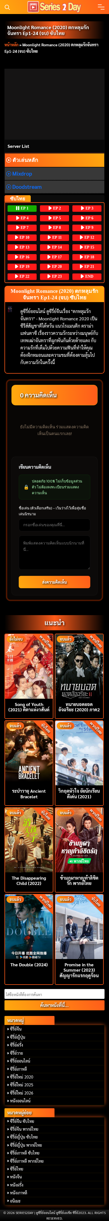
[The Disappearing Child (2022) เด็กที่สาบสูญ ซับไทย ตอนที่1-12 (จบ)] (29, 839)
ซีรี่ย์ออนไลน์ (20, 1060)
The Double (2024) (29, 964)
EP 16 (23, 257)
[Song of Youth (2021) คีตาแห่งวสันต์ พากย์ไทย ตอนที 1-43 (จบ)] (29, 666)
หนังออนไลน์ (20, 1100)
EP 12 (88, 237)
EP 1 (24, 208)
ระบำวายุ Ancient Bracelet (29, 793)
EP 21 (88, 267)
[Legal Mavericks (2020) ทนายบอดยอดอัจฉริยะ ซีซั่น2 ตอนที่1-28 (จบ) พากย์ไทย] (79, 666)
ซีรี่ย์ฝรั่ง (16, 1044)
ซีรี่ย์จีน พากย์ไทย (24, 1129)
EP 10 (23, 237)
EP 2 (56, 208)
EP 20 (56, 267)
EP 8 (56, 228)
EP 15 (88, 247)
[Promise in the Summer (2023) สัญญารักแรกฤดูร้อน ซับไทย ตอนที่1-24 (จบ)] (79, 926)
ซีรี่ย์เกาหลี (18, 1068)
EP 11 (56, 237)
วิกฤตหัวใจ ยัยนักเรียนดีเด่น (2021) (79, 793)
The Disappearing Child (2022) (29, 880)
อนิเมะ (15, 1200)
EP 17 (56, 257)
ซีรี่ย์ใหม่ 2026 (21, 1092)
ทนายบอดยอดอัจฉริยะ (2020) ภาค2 (79, 706)
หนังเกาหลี (18, 1192)
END (88, 276)
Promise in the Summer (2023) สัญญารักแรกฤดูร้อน (79, 970)
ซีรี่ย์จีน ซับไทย (22, 1121)
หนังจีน (16, 1176)
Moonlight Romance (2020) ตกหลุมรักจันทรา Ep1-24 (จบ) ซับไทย (48, 30)
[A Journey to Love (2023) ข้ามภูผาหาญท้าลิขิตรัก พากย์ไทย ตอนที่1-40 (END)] (79, 839)
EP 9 (88, 228)
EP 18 (88, 257)
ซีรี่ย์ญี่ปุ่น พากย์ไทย (26, 1145)
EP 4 (24, 218)
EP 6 (88, 218)
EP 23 (56, 276)
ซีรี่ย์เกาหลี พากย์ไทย (27, 1160)
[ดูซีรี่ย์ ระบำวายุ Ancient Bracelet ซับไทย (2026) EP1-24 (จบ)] (29, 752)
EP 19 (23, 267)
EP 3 (88, 208)
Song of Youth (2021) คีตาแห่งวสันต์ (28, 706)
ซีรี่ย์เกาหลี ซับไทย (24, 1152)
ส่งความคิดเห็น (54, 582)
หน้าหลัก (11, 44)
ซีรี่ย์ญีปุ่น (17, 1037)
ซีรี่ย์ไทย (16, 1168)
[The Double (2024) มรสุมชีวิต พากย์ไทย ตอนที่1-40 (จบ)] (29, 926)
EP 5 (56, 218)
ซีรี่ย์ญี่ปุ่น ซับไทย (24, 1136)
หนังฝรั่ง (16, 1184)
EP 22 (23, 276)
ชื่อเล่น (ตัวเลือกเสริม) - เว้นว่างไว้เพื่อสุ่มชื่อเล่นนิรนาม (52, 511)
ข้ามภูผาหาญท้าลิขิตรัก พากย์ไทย (79, 880)
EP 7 (24, 228)
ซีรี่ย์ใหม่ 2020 (21, 1076)
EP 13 (23, 247)
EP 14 (56, 247)
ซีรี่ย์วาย (16, 1053)
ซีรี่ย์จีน (16, 1028)
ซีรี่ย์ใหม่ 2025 (21, 1084)
